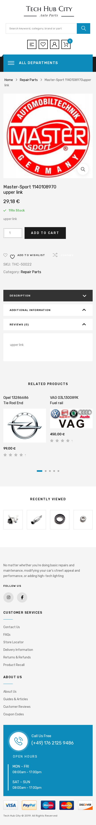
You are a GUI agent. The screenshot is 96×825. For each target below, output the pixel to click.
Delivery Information (18, 650)
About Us (10, 692)
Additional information (30, 310)
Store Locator (13, 642)
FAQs (6, 635)
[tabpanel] (24, 428)
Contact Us (11, 627)
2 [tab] (45, 471)
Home (8, 80)
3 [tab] (50, 471)
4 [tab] (54, 471)
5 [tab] (58, 471)
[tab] (48, 295)
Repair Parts (29, 80)
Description (20, 295)
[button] (82, 169)
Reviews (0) (19, 324)
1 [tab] (39, 471)
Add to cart (45, 233)
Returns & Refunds (17, 657)
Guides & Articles (15, 699)
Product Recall (14, 665)
